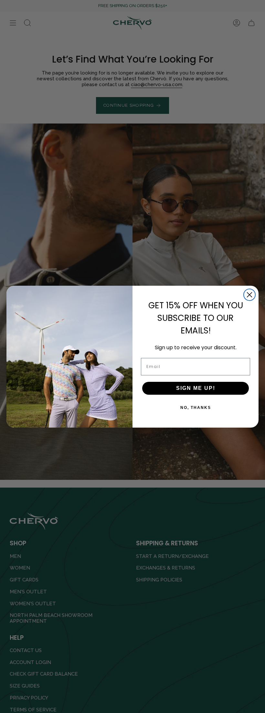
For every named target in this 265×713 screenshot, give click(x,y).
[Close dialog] (249, 295)
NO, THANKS (195, 407)
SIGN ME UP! (195, 388)
